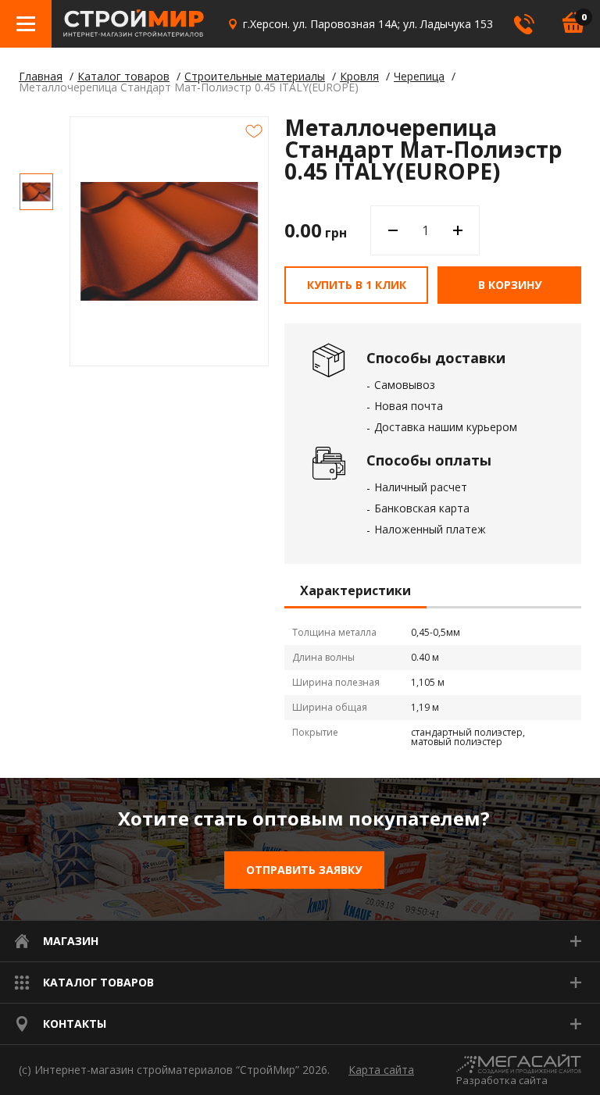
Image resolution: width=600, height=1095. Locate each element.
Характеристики (355, 591)
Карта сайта (381, 1069)
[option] (36, 191)
